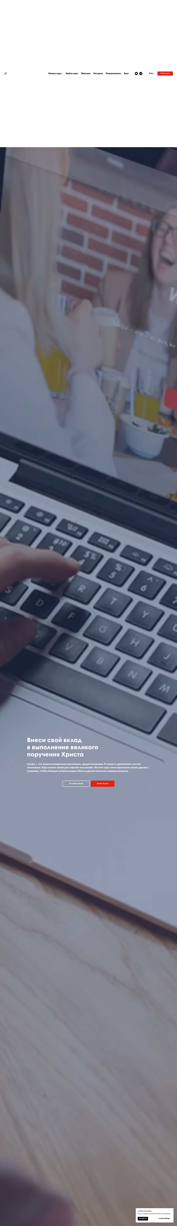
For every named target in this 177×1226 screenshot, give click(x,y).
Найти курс (72, 74)
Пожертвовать (113, 74)
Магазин (85, 74)
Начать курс (55, 74)
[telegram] (140, 73)
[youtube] (136, 73)
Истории (98, 74)
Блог (126, 74)
